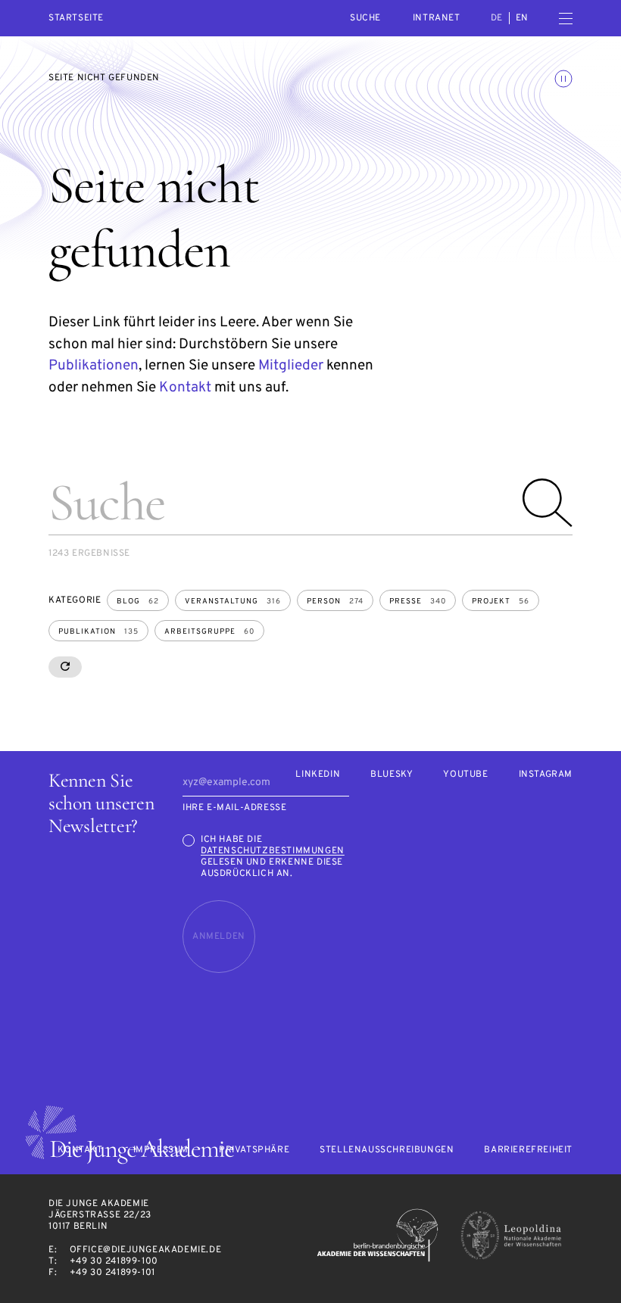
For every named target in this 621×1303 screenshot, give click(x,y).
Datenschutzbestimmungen (273, 851)
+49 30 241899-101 (112, 1273)
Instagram (546, 775)
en (522, 18)
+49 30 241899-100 (114, 1261)
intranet (436, 18)
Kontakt (185, 388)
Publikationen (93, 366)
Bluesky (391, 775)
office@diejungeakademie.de (146, 1250)
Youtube (465, 775)
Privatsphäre (254, 1150)
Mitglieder (290, 366)
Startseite (76, 18)
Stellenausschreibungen (387, 1150)
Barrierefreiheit (528, 1150)
